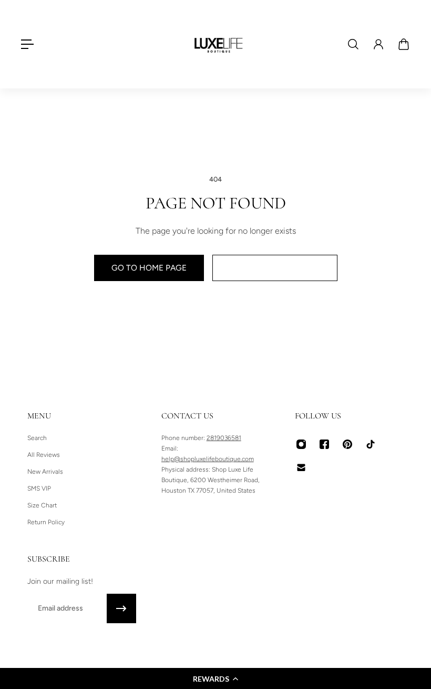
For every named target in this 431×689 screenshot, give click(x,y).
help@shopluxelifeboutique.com (207, 459)
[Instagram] (301, 444)
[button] (215, 678)
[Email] (301, 467)
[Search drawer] (353, 44)
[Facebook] (324, 444)
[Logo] (218, 44)
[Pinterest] (347, 444)
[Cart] (403, 44)
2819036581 (224, 438)
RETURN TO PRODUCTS (275, 268)
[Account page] (378, 44)
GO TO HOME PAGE (149, 268)
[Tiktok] (370, 444)
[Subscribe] (121, 608)
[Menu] (27, 44)
